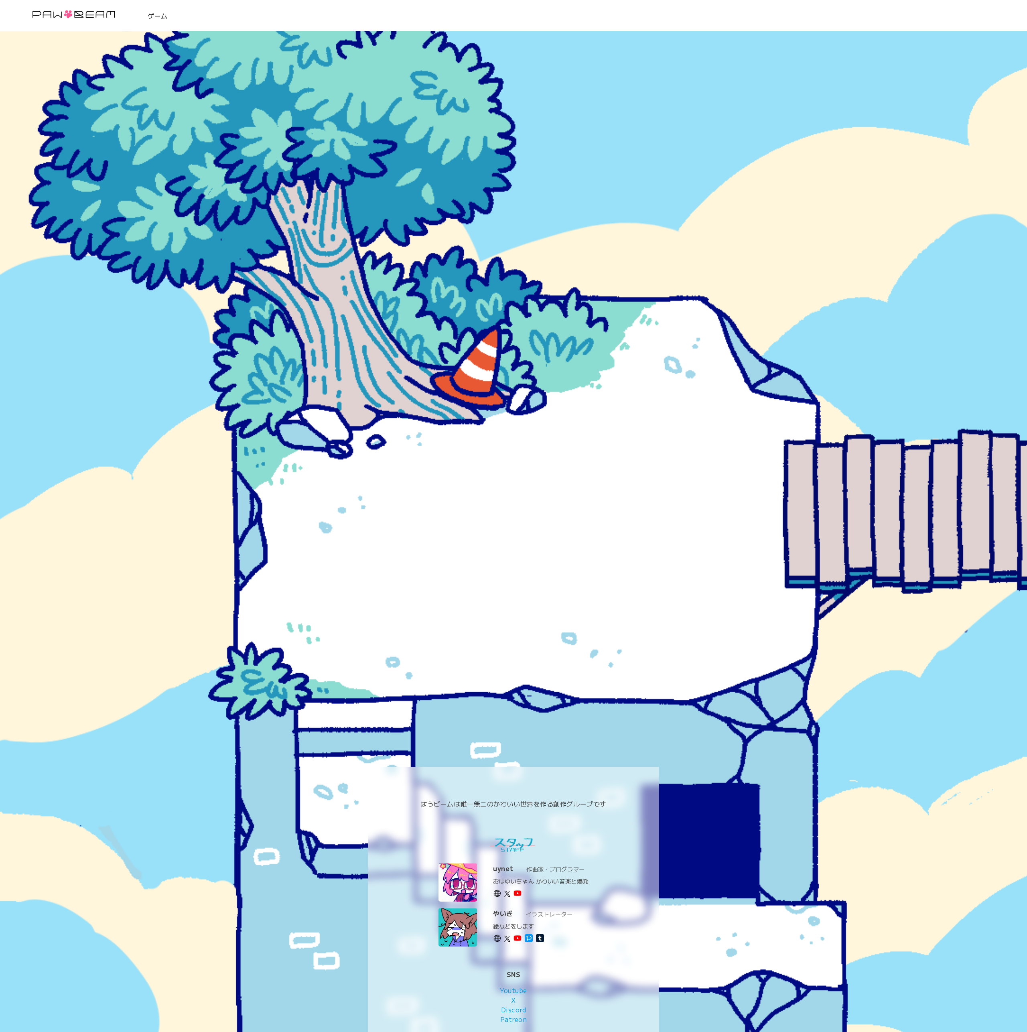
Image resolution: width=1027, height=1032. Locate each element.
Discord (513, 1009)
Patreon (513, 1019)
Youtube (513, 990)
